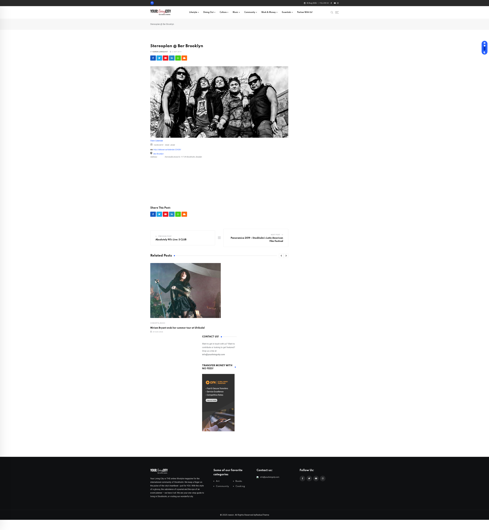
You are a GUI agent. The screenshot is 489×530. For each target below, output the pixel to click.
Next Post (275, 235)
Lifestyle (193, 12)
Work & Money (268, 12)
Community (249, 12)
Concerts (154, 323)
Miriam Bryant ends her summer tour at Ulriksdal (177, 328)
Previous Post (165, 236)
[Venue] (151, 153)
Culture (223, 12)
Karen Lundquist (160, 52)
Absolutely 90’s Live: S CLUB (170, 240)
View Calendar (156, 140)
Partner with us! (305, 12)
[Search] (332, 12)
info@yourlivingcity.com (269, 477)
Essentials (286, 12)
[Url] (151, 149)
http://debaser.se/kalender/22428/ (167, 150)
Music (235, 12)
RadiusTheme (262, 515)
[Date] (151, 144)
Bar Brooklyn (158, 154)
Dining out (208, 12)
